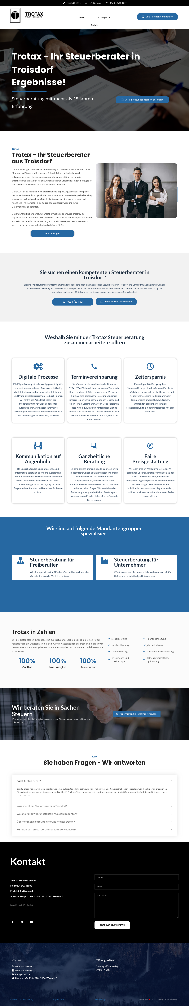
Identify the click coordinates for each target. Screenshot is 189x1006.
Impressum (58, 999)
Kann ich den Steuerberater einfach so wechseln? (46, 829)
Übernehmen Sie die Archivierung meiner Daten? (46, 821)
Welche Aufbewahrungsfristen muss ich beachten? (47, 814)
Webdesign (100, 999)
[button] (94, 781)
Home (81, 17)
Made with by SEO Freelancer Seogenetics (158, 999)
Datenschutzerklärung (21, 999)
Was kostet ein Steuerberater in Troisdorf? (42, 806)
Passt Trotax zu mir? (29, 781)
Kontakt (94, 25)
